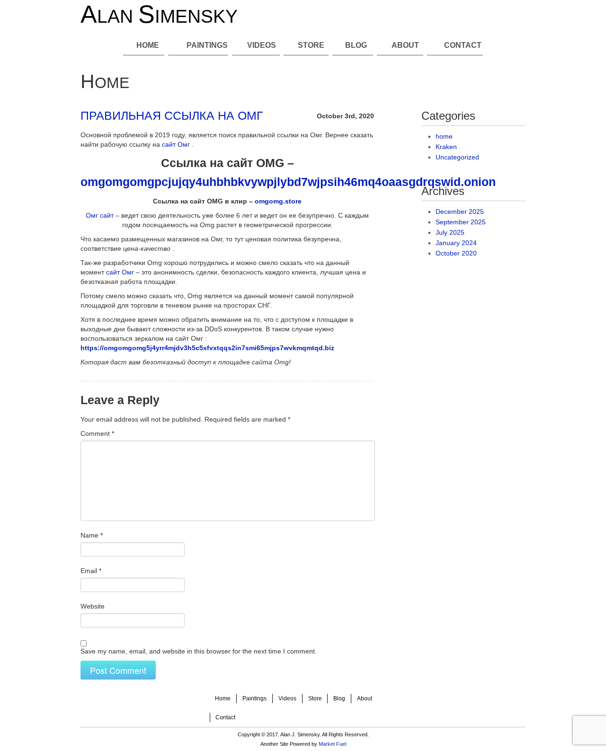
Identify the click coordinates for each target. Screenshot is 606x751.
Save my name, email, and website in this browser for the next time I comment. (198, 651)
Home (147, 45)
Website (92, 606)
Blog (356, 45)
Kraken (446, 146)
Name (91, 535)
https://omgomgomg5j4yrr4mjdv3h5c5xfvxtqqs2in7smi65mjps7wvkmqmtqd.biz (207, 348)
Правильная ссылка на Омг (171, 115)
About (405, 45)
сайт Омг (176, 144)
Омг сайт (100, 215)
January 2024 (456, 243)
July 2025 (450, 232)
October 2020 (456, 253)
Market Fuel (332, 744)
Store (311, 45)
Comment (97, 433)
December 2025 (460, 211)
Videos (261, 45)
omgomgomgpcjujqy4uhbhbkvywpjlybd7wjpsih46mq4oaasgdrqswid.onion (288, 182)
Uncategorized (457, 157)
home (444, 136)
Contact (462, 45)
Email (90, 570)
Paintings (207, 45)
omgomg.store (278, 201)
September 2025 (461, 222)
